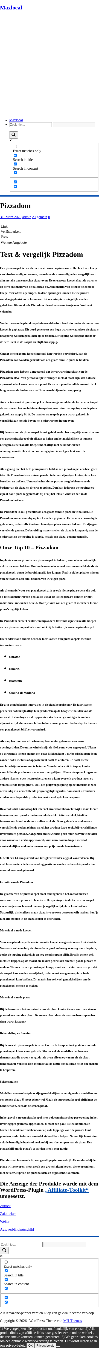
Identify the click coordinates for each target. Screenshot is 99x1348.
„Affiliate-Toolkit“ (67, 1190)
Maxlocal (16, 120)
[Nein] (58, 1346)
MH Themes (72, 1321)
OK (30, 1345)
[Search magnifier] (13, 135)
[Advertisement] (49, 64)
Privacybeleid (45, 1345)
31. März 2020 (10, 217)
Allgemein (39, 217)
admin (26, 217)
